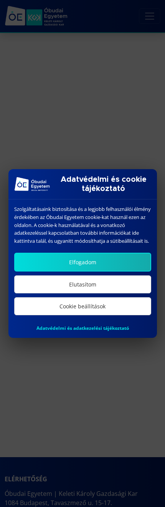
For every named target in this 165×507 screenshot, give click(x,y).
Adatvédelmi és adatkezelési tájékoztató (82, 328)
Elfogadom (82, 262)
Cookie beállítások (82, 306)
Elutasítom (82, 284)
